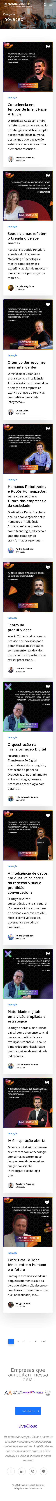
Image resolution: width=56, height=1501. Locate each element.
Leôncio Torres (24, 668)
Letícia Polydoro (25, 286)
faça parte (28, 1410)
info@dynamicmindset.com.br (28, 1488)
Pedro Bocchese (25, 548)
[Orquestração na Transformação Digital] (28, 744)
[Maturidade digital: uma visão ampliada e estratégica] (28, 1011)
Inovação (13, 97)
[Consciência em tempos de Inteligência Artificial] (28, 104)
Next (43, 1341)
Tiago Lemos (23, 1303)
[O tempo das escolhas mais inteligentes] (28, 359)
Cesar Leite (22, 410)
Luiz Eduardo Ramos (27, 797)
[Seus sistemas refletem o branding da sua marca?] (28, 233)
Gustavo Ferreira (25, 157)
